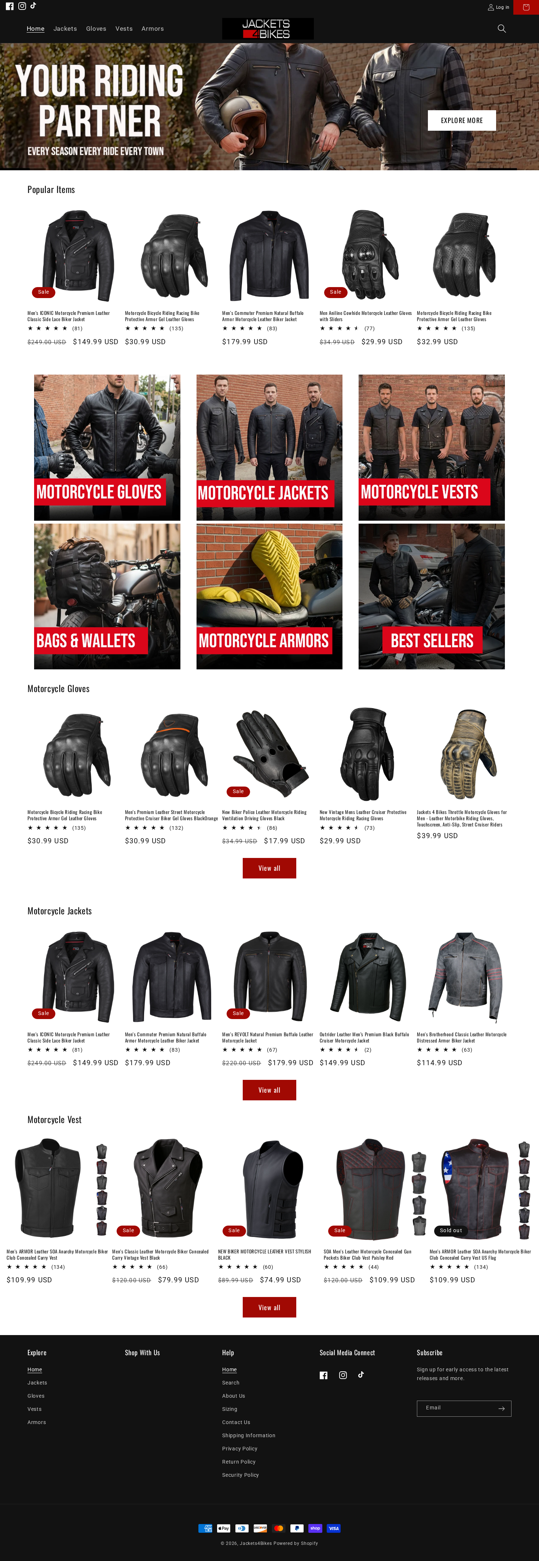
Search (230, 1383)
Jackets (37, 1383)
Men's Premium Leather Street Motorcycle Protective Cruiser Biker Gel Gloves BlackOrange (171, 815)
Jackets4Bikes (256, 1543)
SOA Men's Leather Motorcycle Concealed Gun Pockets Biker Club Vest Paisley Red (367, 1254)
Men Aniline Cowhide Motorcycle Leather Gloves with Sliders (366, 316)
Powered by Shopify (296, 1543)
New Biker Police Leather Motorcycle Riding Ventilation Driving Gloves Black (264, 815)
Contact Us (236, 1422)
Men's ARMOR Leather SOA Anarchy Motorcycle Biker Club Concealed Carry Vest (57, 1254)
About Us (233, 1396)
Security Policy (240, 1475)
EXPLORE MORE (462, 120)
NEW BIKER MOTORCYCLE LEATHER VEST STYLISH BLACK (264, 1254)
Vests (34, 1409)
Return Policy (239, 1462)
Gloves (35, 1396)
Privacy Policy (239, 1449)
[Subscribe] (501, 1409)
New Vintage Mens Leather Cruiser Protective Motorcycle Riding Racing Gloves (363, 815)
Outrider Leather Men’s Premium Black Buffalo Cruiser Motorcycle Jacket (364, 1037)
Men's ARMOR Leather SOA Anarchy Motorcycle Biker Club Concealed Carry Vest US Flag (480, 1254)
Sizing (229, 1409)
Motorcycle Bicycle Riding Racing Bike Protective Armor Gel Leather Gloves (162, 316)
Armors (36, 1422)
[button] (501, 28)
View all (269, 868)
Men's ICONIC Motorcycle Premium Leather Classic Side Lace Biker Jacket (68, 316)
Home (34, 1370)
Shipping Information (248, 1435)
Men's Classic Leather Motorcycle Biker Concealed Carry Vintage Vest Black (160, 1254)
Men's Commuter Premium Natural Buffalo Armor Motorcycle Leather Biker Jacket (263, 316)
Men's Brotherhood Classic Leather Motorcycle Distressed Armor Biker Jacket (461, 1037)
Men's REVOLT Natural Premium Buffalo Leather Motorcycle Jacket (267, 1037)
